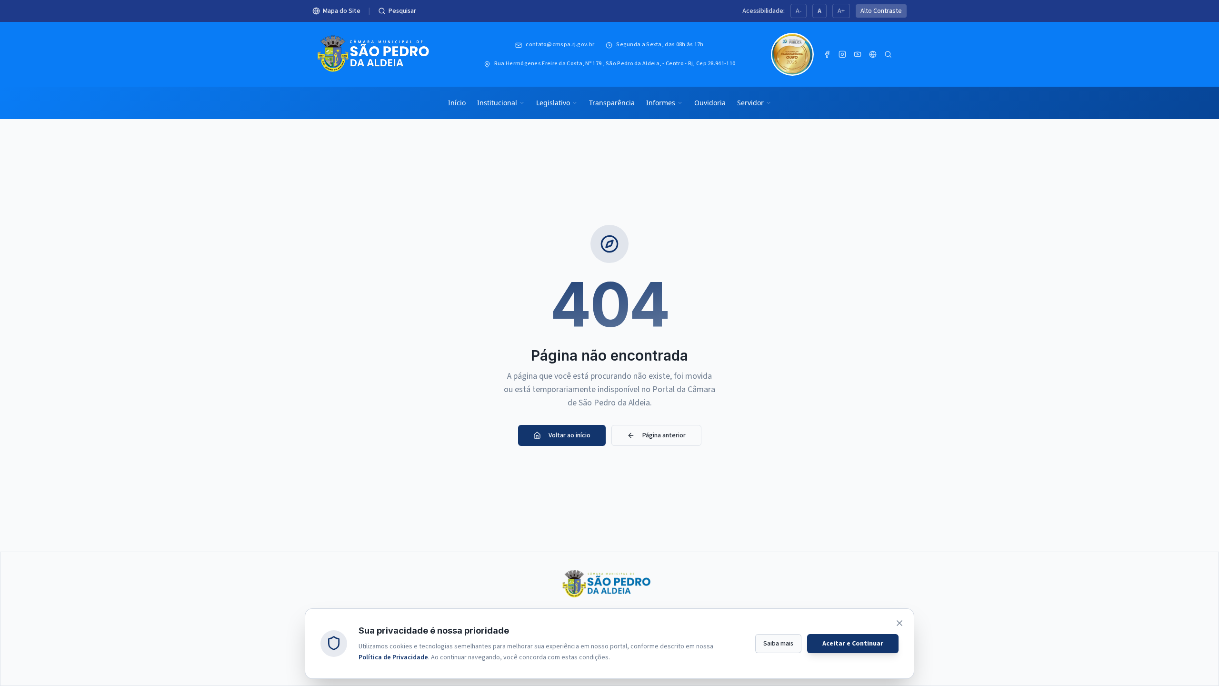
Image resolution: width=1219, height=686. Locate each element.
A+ (841, 11)
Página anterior (664, 435)
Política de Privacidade (393, 657)
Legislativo (553, 102)
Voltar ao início (569, 435)
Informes (660, 102)
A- (798, 11)
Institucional (497, 102)
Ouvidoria (710, 102)
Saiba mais (778, 643)
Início (457, 102)
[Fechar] (899, 623)
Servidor (750, 102)
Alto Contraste (881, 11)
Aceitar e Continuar (852, 643)
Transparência (612, 102)
